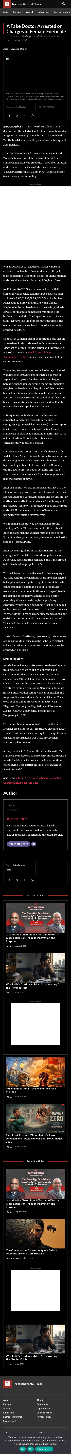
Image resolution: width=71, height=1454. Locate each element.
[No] (67, 1443)
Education (13, 1258)
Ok (22, 1449)
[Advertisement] (35, 223)
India (8, 869)
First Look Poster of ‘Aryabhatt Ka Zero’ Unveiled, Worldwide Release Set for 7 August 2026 (34, 1138)
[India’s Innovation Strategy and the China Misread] (35, 1072)
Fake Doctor (19, 865)
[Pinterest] (24, 115)
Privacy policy (44, 1449)
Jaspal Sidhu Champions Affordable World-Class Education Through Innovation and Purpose (32, 938)
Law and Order (19, 48)
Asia (5, 48)
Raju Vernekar (17, 819)
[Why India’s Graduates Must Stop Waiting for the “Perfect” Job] (35, 968)
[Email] (33, 844)
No (30, 1449)
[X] (17, 115)
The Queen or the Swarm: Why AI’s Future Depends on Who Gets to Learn (31, 1251)
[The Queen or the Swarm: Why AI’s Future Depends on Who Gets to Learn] (35, 1233)
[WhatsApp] (32, 115)
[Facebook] (9, 115)
